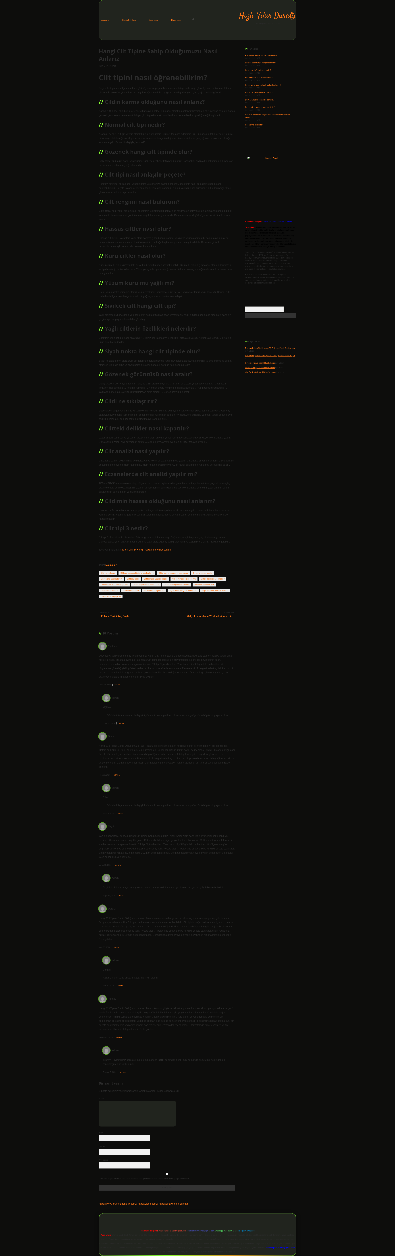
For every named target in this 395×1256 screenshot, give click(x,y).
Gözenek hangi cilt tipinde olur (176, 585)
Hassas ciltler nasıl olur (204, 585)
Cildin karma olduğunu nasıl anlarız (173, 573)
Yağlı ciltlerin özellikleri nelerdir (215, 591)
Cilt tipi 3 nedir (133, 579)
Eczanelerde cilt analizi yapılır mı (114, 585)
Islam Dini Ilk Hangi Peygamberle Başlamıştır (146, 549)
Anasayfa (105, 20)
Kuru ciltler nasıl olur (109, 591)
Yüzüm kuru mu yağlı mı (111, 596)
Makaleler (110, 565)
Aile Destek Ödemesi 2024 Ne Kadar (260, 372)
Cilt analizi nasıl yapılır (202, 573)
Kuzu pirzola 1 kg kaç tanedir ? (258, 70)
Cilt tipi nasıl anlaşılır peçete (155, 579)
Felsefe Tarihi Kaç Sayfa (115, 616)
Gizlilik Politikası (129, 20)
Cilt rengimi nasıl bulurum (111, 579)
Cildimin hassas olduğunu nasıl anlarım (137, 573)
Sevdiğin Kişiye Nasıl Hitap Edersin (260, 363)
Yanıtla (117, 685)
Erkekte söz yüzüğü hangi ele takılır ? (260, 63)
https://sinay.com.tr (169, 1203)
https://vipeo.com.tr (148, 1203)
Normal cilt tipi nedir (131, 591)
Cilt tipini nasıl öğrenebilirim (184, 579)
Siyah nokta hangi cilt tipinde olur (183, 591)
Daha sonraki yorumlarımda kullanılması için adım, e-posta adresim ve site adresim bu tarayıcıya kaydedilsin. (144, 1179)
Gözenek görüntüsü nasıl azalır (146, 585)
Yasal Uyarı (153, 20)
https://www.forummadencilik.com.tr (118, 1203)
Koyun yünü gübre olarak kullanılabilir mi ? (263, 85)
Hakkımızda (176, 20)
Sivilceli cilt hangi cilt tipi (154, 591)
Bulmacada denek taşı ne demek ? (259, 100)
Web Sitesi (103, 1160)
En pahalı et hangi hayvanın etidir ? (260, 107)
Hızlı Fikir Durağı (267, 15)
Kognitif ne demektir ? (254, 125)
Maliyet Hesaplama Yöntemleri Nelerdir (209, 616)
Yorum (101, 1098)
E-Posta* (102, 1146)
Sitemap (184, 1203)
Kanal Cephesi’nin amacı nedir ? (259, 92)
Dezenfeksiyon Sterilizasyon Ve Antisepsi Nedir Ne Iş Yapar (270, 348)
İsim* (101, 1133)
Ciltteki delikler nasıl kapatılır (213, 579)
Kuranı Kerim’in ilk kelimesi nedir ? (259, 78)
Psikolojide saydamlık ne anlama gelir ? (262, 55)
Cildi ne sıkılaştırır (108, 573)
